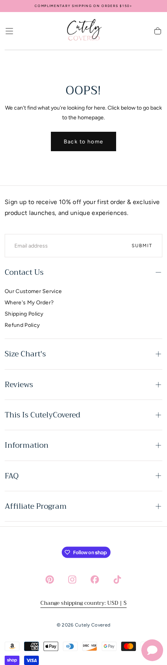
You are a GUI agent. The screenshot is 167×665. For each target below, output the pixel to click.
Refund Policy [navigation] (22, 325)
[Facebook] (95, 579)
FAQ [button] (12, 476)
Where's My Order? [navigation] (29, 302)
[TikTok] (117, 579)
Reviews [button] (19, 384)
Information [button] (27, 445)
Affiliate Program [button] (36, 506)
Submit (142, 245)
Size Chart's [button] (25, 353)
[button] (9, 31)
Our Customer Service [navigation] (33, 291)
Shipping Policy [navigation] (24, 314)
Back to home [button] (84, 141)
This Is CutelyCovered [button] (42, 414)
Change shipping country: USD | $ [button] (83, 603)
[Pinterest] (50, 579)
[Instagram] (72, 579)
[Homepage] (83, 31)
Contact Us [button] (24, 272)
